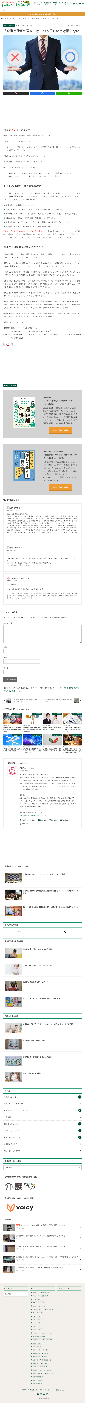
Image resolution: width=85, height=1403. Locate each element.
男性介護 (36, 1356)
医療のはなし (11, 1130)
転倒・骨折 (37, 1380)
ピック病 (49, 1309)
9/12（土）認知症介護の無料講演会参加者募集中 (42, 14)
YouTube (46, 1292)
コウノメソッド (38, 1302)
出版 (7, 1117)
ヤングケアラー (38, 1323)
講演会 (49, 1373)
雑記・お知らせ (12, 1151)
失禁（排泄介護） (39, 1346)
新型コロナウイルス (40, 1350)
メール (5, 658)
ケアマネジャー (38, 1299)
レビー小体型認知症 (39, 1336)
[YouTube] (80, 4)
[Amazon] (23, 824)
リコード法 (37, 1329)
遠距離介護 (10, 1144)
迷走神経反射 (37, 1383)
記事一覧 (34, 1390)
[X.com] (77, 4)
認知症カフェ (37, 1373)
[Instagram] (83, 4)
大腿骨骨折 (37, 1343)
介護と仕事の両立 (23, 18)
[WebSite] (23, 820)
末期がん (47, 1353)
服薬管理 (36, 1353)
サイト (5, 668)
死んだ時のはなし (12, 1137)
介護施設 (36, 1340)
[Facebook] (74, 4)
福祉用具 (47, 1356)
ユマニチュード (38, 1326)
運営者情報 (25, 1390)
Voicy (35, 1292)
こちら (46, 331)
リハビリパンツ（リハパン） (42, 1333)
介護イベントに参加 (13, 1104)
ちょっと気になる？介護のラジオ (33, 815)
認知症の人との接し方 (40, 1367)
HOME (5, 18)
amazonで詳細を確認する (60, 430)
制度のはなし (11, 1124)
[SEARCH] (4, 9)
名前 (5, 647)
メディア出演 (38, 1319)
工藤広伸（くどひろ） (18, 578)
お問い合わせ (60, 1390)
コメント (7, 623)
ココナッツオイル (39, 1306)
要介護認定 (46, 1360)
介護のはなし (12, 18)
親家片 (35, 1363)
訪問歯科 (45, 1363)
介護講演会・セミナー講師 (16, 1110)
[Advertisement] (42, 111)
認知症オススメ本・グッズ (42, 1370)
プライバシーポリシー (46, 1390)
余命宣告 (48, 1340)
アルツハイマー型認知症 (41, 1296)
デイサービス (37, 1309)
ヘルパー (36, 1316)
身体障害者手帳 (38, 1377)
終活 (35, 1360)
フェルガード (38, 1313)
